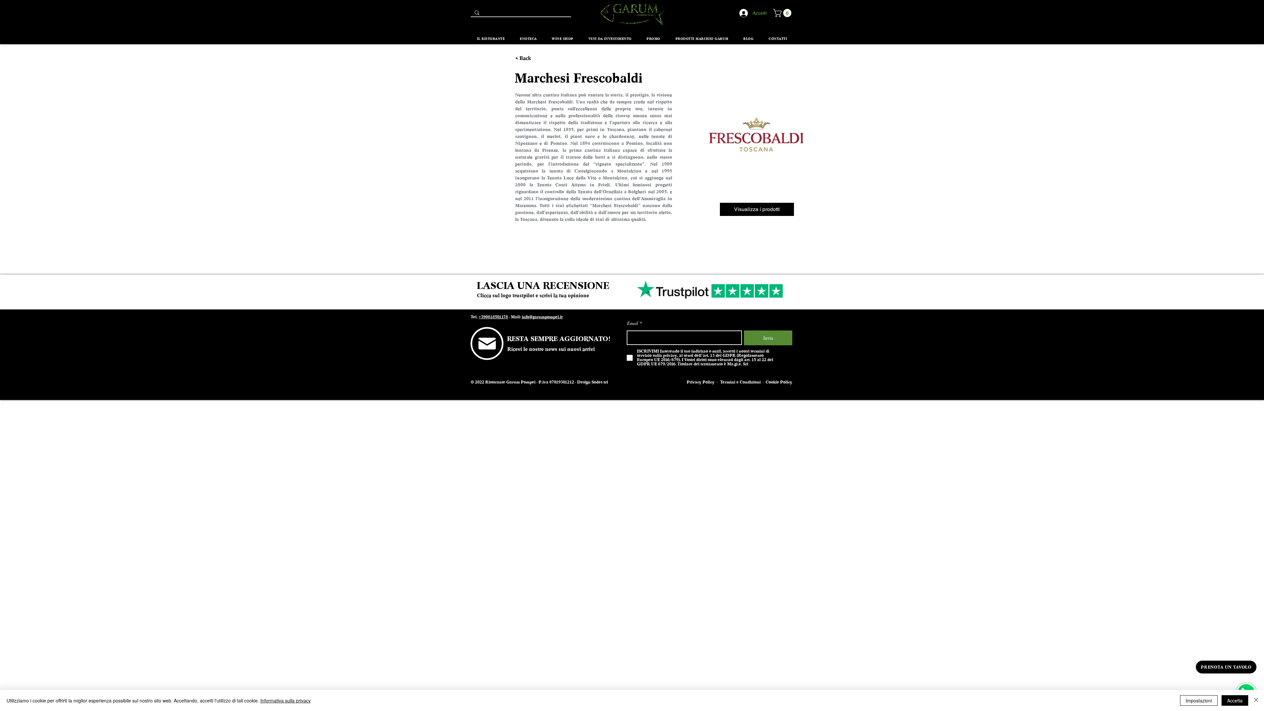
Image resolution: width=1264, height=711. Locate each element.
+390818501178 (493, 317)
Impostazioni (1199, 700)
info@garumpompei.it (542, 317)
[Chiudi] (1256, 700)
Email (632, 323)
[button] (783, 13)
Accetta (1235, 700)
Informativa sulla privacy (285, 700)
